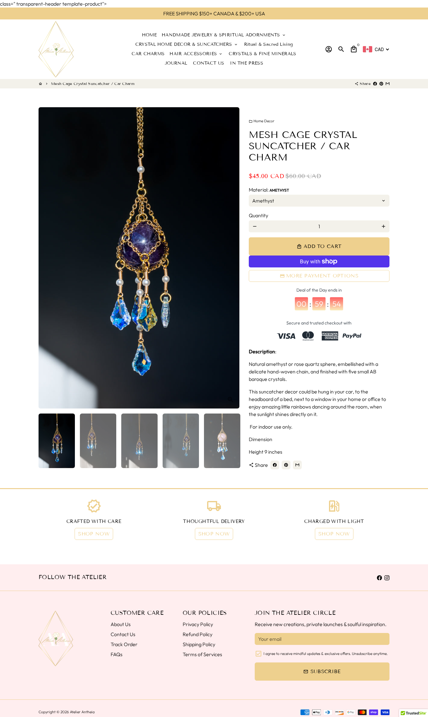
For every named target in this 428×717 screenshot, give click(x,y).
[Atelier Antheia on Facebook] (379, 577)
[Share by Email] (387, 83)
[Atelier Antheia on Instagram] (386, 577)
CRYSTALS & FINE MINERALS (262, 53)
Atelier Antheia (82, 711)
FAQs (117, 654)
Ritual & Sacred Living (268, 44)
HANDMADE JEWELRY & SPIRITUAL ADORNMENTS (224, 35)
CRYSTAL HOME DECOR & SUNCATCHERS (186, 44)
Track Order (124, 644)
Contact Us (123, 634)
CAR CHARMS (148, 53)
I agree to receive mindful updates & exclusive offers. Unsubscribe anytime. (326, 653)
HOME (149, 35)
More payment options (322, 276)
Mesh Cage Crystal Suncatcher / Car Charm (92, 83)
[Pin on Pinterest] (381, 83)
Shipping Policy (199, 644)
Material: (269, 190)
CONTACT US (208, 63)
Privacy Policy (198, 624)
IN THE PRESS (246, 63)
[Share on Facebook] (375, 83)
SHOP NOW (93, 534)
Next (231, 258)
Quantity (258, 215)
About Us (121, 624)
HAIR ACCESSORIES (196, 53)
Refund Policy (197, 634)
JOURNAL (176, 63)
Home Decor (261, 121)
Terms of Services (202, 654)
